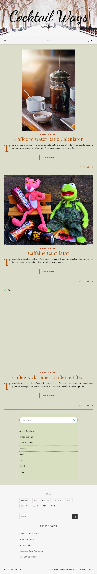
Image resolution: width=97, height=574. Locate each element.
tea (44, 506)
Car (20, 460)
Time (21, 472)
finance (57, 501)
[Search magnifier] (74, 420)
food (68, 501)
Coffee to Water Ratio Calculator (48, 139)
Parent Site (58, 569)
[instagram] (12, 569)
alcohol (25, 501)
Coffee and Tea (48, 134)
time (53, 506)
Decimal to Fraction (27, 545)
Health (22, 466)
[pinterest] (17, 569)
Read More (48, 157)
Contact (51, 569)
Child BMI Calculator (28, 556)
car (36, 501)
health (24, 506)
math (35, 506)
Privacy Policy (68, 569)
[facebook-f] (4, 569)
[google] (20, 569)
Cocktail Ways (48, 16)
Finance (22, 448)
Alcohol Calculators (27, 431)
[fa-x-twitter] (8, 569)
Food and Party (26, 442)
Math (21, 454)
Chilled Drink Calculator (29, 533)
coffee (45, 501)
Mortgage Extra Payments (31, 551)
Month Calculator (26, 539)
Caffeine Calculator (48, 253)
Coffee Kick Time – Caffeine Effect (48, 377)
